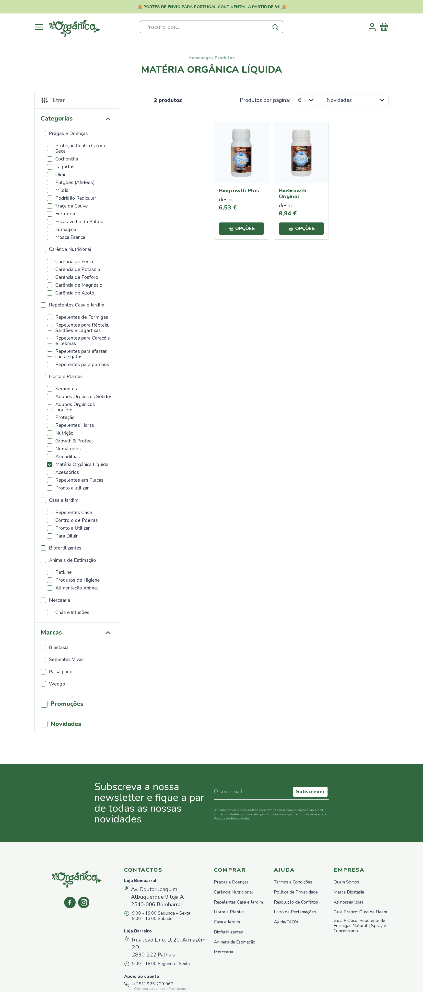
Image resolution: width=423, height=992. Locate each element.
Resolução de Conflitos (296, 902)
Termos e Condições (293, 882)
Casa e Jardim (227, 922)
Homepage (199, 58)
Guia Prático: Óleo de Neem (360, 912)
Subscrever (310, 791)
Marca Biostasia (349, 892)
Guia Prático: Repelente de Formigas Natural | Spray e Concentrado (360, 925)
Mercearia (223, 952)
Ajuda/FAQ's (286, 922)
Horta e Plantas (229, 912)
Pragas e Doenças (231, 882)
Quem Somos (346, 882)
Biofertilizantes (228, 932)
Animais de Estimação (234, 942)
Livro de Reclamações (295, 912)
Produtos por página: (265, 100)
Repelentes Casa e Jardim (238, 902)
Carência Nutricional (233, 892)
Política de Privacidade (231, 818)
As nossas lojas (348, 902)
